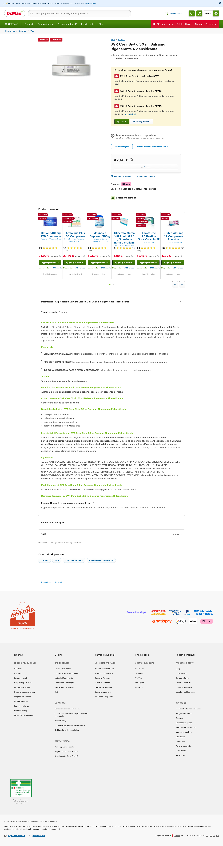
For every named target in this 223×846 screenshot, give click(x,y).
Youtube (138, 673)
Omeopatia (180, 741)
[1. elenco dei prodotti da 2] (110, 285)
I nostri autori (181, 673)
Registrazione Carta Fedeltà (66, 751)
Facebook (139, 669)
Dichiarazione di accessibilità (67, 730)
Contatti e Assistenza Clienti (66, 673)
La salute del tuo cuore (185, 692)
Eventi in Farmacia (102, 683)
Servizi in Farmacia (102, 678)
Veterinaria (180, 737)
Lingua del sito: (162, 835)
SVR (113, 39)
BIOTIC (121, 39)
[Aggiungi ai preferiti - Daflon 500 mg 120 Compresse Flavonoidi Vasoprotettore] (59, 215)
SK (211, 836)
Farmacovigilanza (21, 706)
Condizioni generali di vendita (67, 709)
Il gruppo (18, 673)
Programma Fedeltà (22, 696)
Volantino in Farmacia (104, 673)
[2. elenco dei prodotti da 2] (113, 284)
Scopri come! (90, 3)
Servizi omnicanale (103, 692)
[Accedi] (199, 13)
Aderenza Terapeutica (104, 696)
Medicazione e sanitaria (186, 727)
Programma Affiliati (22, 687)
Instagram (139, 683)
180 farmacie (57, 268)
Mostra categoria (122, 146)
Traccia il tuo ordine (63, 669)
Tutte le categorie (183, 746)
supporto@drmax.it (16, 835)
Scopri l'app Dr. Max (22, 683)
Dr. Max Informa (21, 701)
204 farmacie (106, 268)
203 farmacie (155, 268)
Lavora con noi (20, 678)
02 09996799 (39, 835)
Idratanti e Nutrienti (74, 560)
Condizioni (130, 114)
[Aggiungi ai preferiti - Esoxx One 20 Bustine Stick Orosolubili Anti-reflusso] (157, 215)
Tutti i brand (181, 751)
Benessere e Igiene (184, 723)
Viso (57, 560)
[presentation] (50, 221)
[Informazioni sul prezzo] (131, 160)
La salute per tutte (183, 683)
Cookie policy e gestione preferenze (70, 725)
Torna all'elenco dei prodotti (52, 582)
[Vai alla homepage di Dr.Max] (14, 13)
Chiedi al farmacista (184, 687)
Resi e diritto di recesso (64, 687)
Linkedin (138, 687)
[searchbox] (79, 13)
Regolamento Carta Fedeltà (66, 756)
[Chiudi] (219, 3)
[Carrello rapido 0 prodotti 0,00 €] (216, 13)
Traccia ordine (88, 24)
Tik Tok (138, 678)
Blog (101, 24)
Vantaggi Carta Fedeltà (64, 747)
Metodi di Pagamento (64, 678)
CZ (207, 836)
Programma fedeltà (67, 24)
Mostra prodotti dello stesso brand (152, 146)
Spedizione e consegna (64, 683)
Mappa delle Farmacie (104, 669)
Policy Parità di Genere (23, 715)
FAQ (56, 692)
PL (214, 836)
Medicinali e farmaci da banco (188, 709)
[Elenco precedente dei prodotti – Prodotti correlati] (175, 284)
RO (217, 836)
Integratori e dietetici (184, 713)
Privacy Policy (60, 721)
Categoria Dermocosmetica (101, 560)
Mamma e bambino (184, 732)
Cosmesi (44, 560)
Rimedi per (180, 755)
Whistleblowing (20, 710)
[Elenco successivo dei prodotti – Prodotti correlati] (182, 284)
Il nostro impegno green (24, 692)
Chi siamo (18, 669)
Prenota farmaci (46, 24)
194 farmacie (81, 268)
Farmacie (29, 24)
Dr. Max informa (182, 678)
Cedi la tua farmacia (103, 687)
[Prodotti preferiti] (192, 13)
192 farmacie (130, 268)
